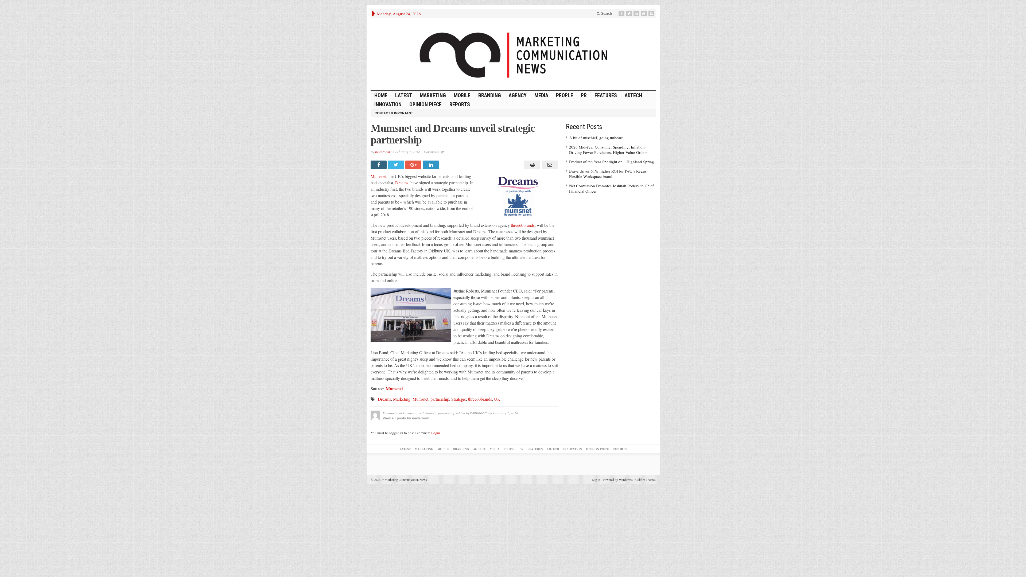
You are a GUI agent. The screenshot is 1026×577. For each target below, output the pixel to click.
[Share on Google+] (414, 165)
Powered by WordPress (618, 479)
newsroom (382, 151)
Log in (596, 479)
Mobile (462, 95)
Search (606, 13)
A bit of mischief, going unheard (596, 137)
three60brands (523, 225)
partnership (439, 399)
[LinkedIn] (637, 13)
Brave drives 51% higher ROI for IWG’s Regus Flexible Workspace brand (608, 173)
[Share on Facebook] (379, 165)
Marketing (433, 95)
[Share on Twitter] (396, 165)
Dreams (401, 182)
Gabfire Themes (645, 479)
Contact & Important (394, 113)
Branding (489, 95)
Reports (459, 104)
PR (584, 95)
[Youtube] (644, 13)
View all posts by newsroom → (408, 418)
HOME (380, 95)
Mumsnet (378, 176)
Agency (518, 95)
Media (541, 95)
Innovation (388, 104)
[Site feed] (652, 13)
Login (435, 432)
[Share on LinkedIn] (431, 165)
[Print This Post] (531, 165)
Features (605, 95)
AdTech (633, 95)
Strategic (458, 399)
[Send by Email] (549, 165)
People (564, 95)
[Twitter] (629, 13)
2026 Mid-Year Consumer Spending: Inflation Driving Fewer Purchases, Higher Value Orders (608, 149)
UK (497, 399)
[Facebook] (622, 13)
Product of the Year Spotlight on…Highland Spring (611, 161)
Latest (403, 95)
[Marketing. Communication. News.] (513, 54)
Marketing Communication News (404, 479)
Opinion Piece (425, 104)
